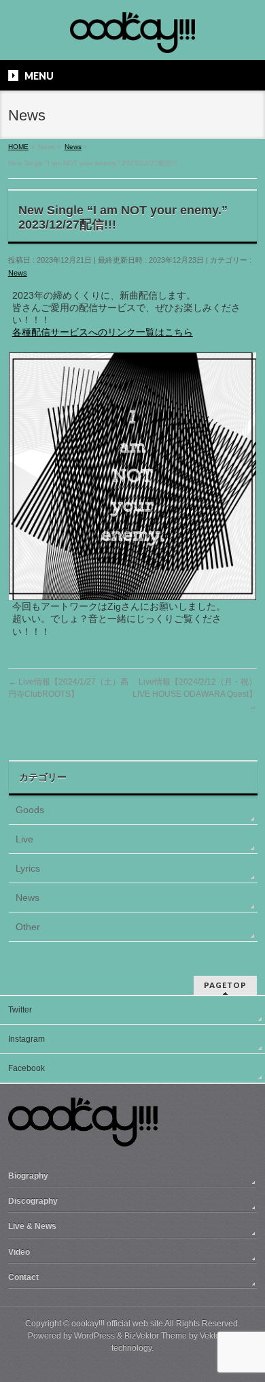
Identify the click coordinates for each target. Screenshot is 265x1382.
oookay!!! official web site (117, 1323)
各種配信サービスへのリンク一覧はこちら (102, 332)
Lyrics (28, 868)
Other (28, 926)
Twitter (20, 1010)
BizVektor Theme (155, 1335)
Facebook (26, 1068)
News (17, 273)
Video (19, 1252)
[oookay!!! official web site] (132, 38)
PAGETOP (225, 985)
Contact (23, 1277)
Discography (33, 1201)
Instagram (26, 1039)
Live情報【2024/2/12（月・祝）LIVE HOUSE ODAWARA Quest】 (194, 694)
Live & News (32, 1226)
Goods (30, 809)
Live (24, 839)
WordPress (94, 1335)
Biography (28, 1176)
